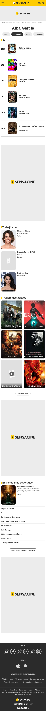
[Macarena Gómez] (8, 239)
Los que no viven (26, 80)
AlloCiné (5, 679)
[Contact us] (39, 651)
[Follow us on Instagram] (26, 651)
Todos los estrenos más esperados (23, 550)
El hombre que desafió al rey (11, 534)
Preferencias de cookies (23, 695)
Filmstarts (18, 679)
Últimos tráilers (23, 393)
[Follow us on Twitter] (20, 651)
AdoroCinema (9, 682)
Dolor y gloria (25, 48)
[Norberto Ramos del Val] (8, 261)
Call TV (22, 64)
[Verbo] (12, 112)
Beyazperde (34, 679)
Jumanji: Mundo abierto (10, 543)
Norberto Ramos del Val (26, 252)
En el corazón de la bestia (10, 517)
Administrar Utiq (27, 692)
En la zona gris (6, 526)
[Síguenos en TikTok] (33, 651)
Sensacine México (30, 682)
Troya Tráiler (12, 356)
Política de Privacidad (13, 692)
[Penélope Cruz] (8, 281)
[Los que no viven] (12, 81)
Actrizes (18, 22)
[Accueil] (21, 3)
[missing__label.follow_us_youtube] (7, 651)
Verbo (21, 111)
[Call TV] (12, 65)
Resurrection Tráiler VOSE (34, 327)
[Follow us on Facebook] (13, 651)
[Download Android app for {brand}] (26, 666)
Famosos (11, 22)
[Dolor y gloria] (12, 49)
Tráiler (19, 494)
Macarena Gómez (23, 231)
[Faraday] (12, 97)
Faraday (22, 96)
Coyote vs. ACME (7, 508)
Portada (4, 22)
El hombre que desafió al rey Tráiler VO (12, 386)
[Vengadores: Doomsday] (8, 495)
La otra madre (6, 538)
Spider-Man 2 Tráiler (34, 386)
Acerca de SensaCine (10, 690)
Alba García (25, 22)
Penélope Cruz (22, 273)
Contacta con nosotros (26, 690)
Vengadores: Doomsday (25, 486)
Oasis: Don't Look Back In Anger (13, 521)
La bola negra (6, 530)
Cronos (3, 513)
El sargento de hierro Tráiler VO (34, 356)
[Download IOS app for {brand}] (19, 666)
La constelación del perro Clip (12, 327)
